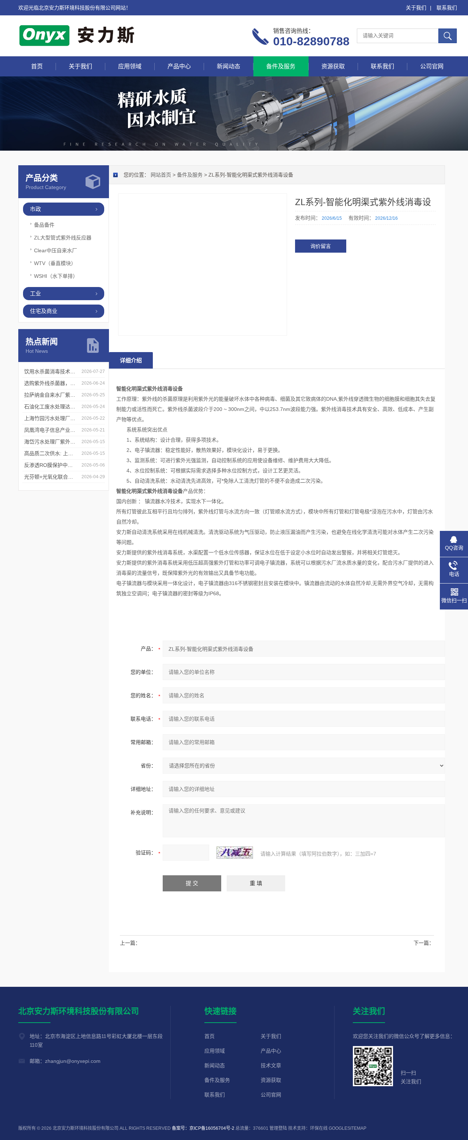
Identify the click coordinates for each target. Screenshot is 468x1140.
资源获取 (333, 66)
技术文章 (271, 1065)
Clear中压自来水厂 (55, 250)
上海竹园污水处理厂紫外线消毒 (60, 418)
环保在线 (319, 1128)
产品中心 (179, 66)
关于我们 (416, 8)
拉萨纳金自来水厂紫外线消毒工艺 (62, 395)
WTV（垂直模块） (55, 263)
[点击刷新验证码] (234, 852)
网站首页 (161, 175)
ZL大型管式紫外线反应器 (62, 238)
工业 (35, 293)
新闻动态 (228, 66)
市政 (35, 209)
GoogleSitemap (347, 1128)
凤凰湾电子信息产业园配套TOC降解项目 (70, 430)
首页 (37, 66)
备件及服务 (280, 66)
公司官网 (432, 66)
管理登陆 (278, 1128)
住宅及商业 (43, 311)
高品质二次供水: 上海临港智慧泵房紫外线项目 (76, 453)
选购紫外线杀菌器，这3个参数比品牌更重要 (74, 383)
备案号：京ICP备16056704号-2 (203, 1128)
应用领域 (129, 66)
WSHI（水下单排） (56, 276)
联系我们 (447, 8)
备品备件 (44, 225)
